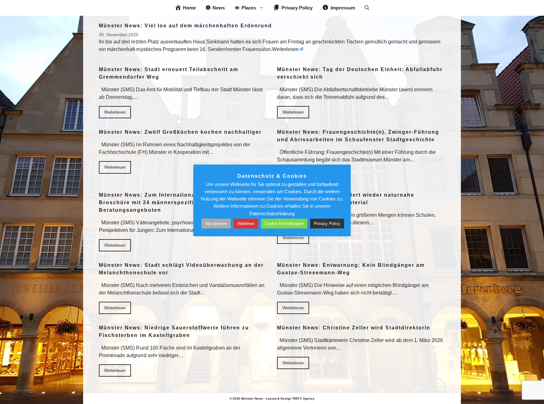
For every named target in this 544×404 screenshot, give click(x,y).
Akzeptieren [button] (216, 223)
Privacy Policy (327, 223)
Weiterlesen (285, 49)
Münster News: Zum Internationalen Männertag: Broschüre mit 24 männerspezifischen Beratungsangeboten (169, 202)
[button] (367, 8)
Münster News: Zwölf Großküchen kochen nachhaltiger (180, 132)
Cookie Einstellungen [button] (284, 223)
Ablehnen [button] (245, 223)
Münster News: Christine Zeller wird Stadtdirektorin (353, 327)
